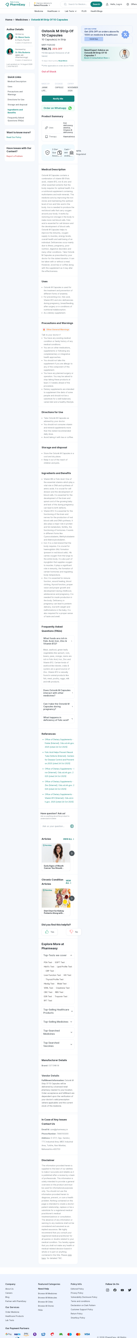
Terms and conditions (80, 1301)
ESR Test (48, 996)
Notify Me (58, 98)
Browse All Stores (46, 1306)
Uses (10, 86)
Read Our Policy (14, 137)
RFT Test (48, 1000)
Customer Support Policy (82, 1309)
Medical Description (17, 81)
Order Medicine (12, 1312)
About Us (9, 1289)
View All (67, 839)
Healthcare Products (14, 1316)
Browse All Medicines (47, 1293)
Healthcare (52, 11)
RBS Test (59, 992)
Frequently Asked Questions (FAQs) (16, 119)
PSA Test (48, 962)
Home (8, 19)
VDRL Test (48, 988)
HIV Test (67, 975)
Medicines (22, 19)
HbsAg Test (49, 983)
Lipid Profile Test (64, 966)
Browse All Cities (45, 1302)
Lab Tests (69, 11)
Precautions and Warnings (15, 93)
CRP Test (50, 971)
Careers (8, 1293)
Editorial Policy (77, 1289)
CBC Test (48, 992)
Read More (62, 61)
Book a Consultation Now (96, 58)
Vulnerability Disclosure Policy (84, 1297)
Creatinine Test (63, 988)
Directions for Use (16, 99)
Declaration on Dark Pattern (83, 1305)
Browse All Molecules (47, 1297)
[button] (81, 4)
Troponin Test (61, 996)
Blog (7, 1297)
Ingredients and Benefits (15, 111)
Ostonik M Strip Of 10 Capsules (49, 19)
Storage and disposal (17, 104)
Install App (94, 39)
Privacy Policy (77, 1293)
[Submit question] (72, 826)
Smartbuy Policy (78, 1318)
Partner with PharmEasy (15, 1301)
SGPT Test (60, 962)
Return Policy (77, 1313)
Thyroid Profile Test (54, 979)
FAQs (40, 1310)
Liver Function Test (52, 975)
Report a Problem (15, 156)
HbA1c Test (49, 966)
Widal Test (61, 983)
